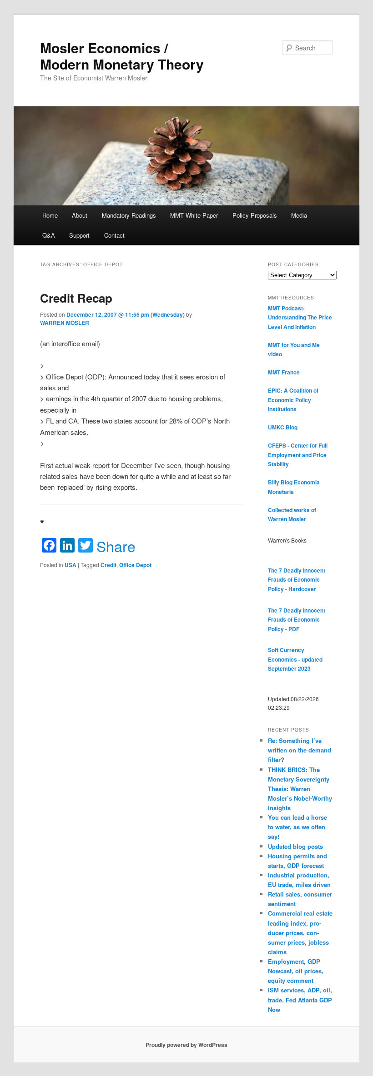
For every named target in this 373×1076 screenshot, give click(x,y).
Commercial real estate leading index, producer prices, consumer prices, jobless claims (300, 932)
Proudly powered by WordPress (186, 1045)
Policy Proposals (254, 215)
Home (50, 215)
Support (79, 235)
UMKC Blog (282, 427)
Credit (108, 565)
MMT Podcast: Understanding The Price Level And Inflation (300, 317)
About (79, 215)
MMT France (284, 372)
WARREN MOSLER (64, 323)
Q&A (48, 235)
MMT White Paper (194, 215)
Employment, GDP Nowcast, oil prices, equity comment (295, 971)
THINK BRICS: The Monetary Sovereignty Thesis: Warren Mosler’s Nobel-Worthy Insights (300, 788)
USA (70, 565)
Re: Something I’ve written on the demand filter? (299, 750)
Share (116, 545)
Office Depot (135, 565)
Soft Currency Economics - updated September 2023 (295, 659)
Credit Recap (76, 297)
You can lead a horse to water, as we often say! (297, 827)
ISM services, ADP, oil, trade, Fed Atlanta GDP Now (300, 999)
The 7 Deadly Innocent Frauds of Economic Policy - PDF (296, 619)
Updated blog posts (295, 846)
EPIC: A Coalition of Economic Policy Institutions (293, 399)
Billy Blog (280, 482)
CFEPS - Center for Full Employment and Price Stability (298, 454)
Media (299, 215)
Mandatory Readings (129, 215)
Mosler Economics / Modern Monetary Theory (122, 56)
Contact (114, 235)
